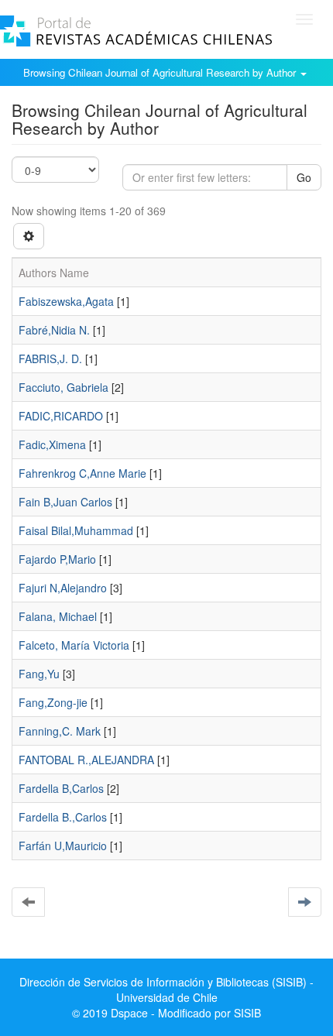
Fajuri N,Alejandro (63, 587)
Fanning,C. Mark (60, 731)
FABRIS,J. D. (50, 358)
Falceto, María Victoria (74, 645)
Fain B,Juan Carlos (65, 501)
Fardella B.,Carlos (63, 817)
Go (304, 177)
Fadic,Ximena (52, 444)
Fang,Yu (39, 673)
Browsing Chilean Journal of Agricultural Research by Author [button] (161, 72)
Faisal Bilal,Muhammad (76, 530)
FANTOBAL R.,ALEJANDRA (86, 759)
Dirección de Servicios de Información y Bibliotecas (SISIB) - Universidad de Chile (166, 989)
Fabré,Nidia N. (54, 330)
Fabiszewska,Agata (66, 301)
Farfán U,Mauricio (63, 845)
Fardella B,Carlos (61, 788)
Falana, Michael (58, 616)
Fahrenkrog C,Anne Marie (82, 473)
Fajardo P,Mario (57, 559)
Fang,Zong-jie (53, 702)
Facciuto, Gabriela (63, 387)
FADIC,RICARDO (61, 416)
